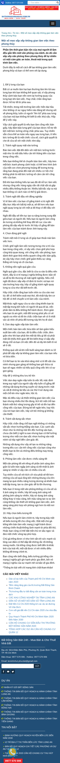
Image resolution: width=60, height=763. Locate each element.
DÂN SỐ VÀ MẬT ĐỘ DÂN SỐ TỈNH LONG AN (32, 601)
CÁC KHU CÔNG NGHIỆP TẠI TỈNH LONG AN (32, 597)
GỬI (37, 666)
